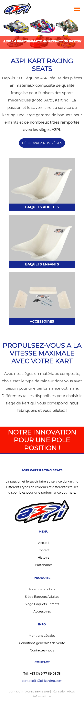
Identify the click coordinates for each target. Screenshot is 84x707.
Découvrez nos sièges (42, 143)
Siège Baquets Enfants (42, 604)
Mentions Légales (42, 636)
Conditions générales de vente (42, 643)
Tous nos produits (42, 589)
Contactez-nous (42, 650)
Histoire (43, 557)
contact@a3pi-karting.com (42, 681)
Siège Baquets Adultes (42, 597)
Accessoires (42, 611)
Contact (44, 550)
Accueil (43, 543)
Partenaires (43, 565)
